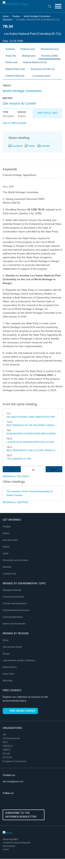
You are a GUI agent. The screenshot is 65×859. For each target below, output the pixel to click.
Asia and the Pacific (12, 647)
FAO (5, 742)
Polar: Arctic (8, 674)
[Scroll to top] (54, 848)
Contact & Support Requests (17, 842)
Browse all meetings (15, 502)
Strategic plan (28, 56)
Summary (10, 49)
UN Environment (12, 738)
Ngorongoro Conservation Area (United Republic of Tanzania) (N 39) (32, 433)
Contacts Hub (9, 573)
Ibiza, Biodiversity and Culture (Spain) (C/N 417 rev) (32, 450)
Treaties (16, 16)
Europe (6, 653)
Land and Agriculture (13, 617)
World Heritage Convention (37, 16)
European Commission (15, 761)
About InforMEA (10, 839)
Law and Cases (10, 540)
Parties (6, 533)
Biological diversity (12, 590)
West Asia (7, 680)
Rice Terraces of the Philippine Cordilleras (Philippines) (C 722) (32, 425)
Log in (6, 849)
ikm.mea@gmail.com (13, 781)
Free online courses (22, 711)
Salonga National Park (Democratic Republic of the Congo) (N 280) (32, 417)
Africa (5, 640)
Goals (5, 553)
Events (6, 547)
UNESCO (8, 746)
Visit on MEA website (14, 122)
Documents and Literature (15, 560)
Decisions (7, 19)
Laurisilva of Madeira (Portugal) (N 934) (30, 442)
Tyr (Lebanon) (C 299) (18, 459)
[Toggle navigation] (58, 6)
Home (6, 16)
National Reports (35, 62)
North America (10, 667)
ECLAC (7, 753)
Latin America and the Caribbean (19, 660)
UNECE (7, 749)
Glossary (7, 567)
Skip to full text (47, 113)
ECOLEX (8, 757)
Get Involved (9, 846)
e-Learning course (41, 76)
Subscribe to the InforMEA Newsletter (20, 814)
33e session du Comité (19, 103)
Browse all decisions (16, 476)
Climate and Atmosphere (15, 603)
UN (5, 734)
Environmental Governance (16, 610)
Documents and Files (43, 69)
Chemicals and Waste (13, 597)
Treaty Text (10, 56)
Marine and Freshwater (14, 623)
